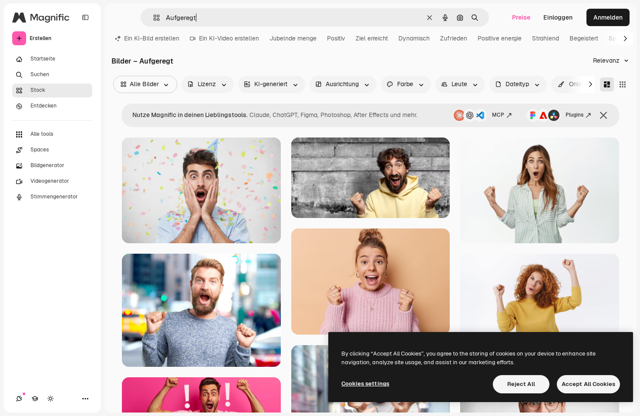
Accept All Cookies (588, 384)
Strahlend (545, 38)
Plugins (574, 114)
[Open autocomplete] (153, 17)
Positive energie (500, 38)
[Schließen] (603, 115)
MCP (498, 114)
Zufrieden (453, 38)
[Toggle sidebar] (85, 17)
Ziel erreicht (372, 38)
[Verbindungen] (19, 399)
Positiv (336, 38)
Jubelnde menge (293, 38)
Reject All (521, 384)
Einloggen (558, 17)
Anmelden (608, 17)
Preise (521, 17)
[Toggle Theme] (50, 399)
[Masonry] (607, 84)
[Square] (623, 84)
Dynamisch (414, 38)
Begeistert (583, 38)
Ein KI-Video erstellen (229, 38)
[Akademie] (35, 399)
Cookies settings (365, 383)
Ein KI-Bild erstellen (151, 38)
